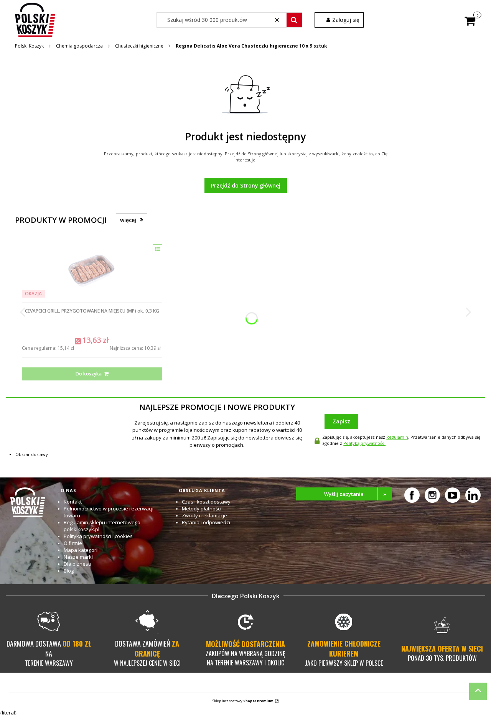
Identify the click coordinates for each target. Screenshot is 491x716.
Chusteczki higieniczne (139, 46)
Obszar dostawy (31, 454)
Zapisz (341, 421)
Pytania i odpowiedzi (206, 522)
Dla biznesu (77, 563)
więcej (128, 220)
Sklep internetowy (243, 700)
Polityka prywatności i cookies (98, 536)
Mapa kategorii (81, 549)
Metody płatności (201, 508)
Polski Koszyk (29, 46)
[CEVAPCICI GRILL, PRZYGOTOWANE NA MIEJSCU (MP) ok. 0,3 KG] (92, 271)
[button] (294, 20)
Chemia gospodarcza (79, 46)
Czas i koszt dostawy (206, 501)
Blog (69, 570)
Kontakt (73, 501)
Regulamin (397, 437)
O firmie (73, 543)
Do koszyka (89, 373)
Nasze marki (78, 556)
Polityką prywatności (364, 443)
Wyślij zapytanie (355, 494)
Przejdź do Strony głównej (245, 185)
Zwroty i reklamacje (204, 515)
